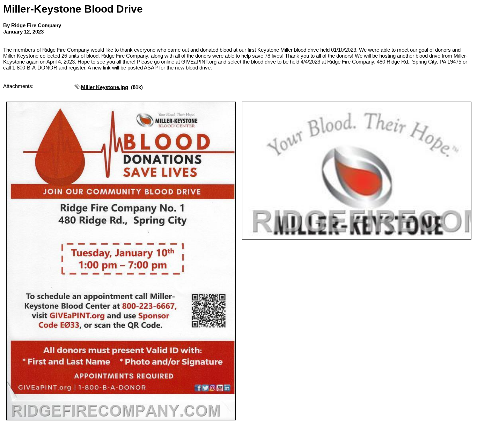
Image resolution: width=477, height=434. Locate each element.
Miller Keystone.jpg (104, 87)
